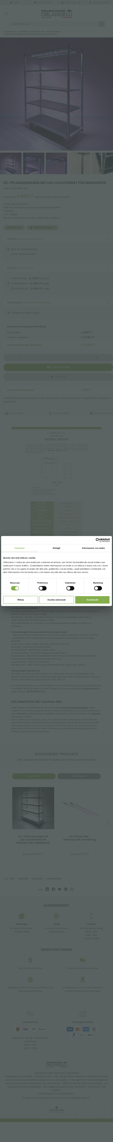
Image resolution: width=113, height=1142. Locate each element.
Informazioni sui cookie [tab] (93, 548)
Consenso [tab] (20, 548)
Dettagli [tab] (56, 548)
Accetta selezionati (56, 600)
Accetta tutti (92, 600)
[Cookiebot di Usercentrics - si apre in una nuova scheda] (98, 540)
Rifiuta (21, 600)
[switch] (43, 588)
